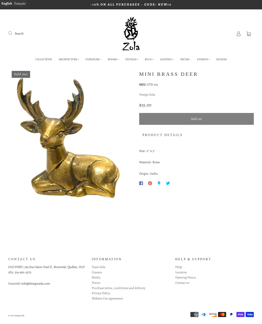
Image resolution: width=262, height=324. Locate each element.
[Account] (239, 33)
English (6, 3)
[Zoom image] (65, 139)
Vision (96, 282)
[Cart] (249, 33)
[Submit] (12, 33)
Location (181, 272)
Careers (97, 272)
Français (19, 3)
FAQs (178, 267)
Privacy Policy (101, 293)
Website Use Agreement (107, 298)
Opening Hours (185, 277)
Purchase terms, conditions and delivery (118, 288)
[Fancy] (159, 183)
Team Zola (98, 267)
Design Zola (147, 94)
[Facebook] (141, 183)
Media (96, 277)
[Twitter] (168, 183)
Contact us (182, 282)
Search (19, 33)
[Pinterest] (150, 183)
